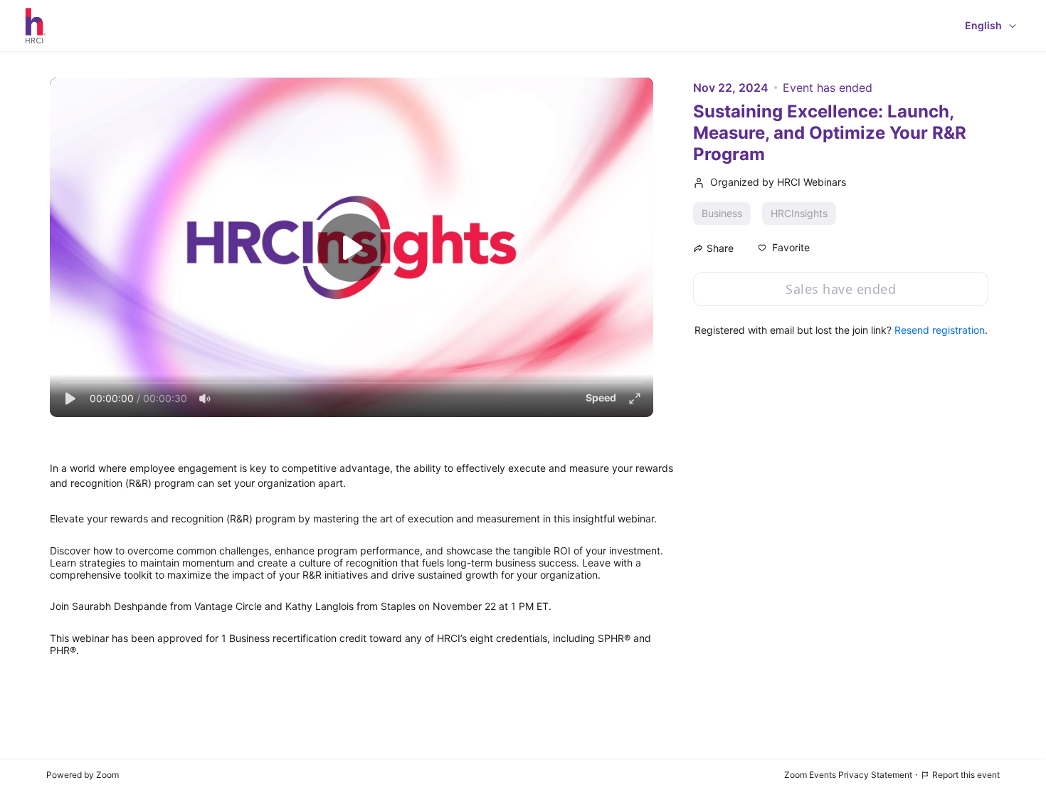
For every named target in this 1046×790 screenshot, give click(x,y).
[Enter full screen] (635, 398)
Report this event (966, 774)
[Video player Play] (351, 248)
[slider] (351, 383)
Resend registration (939, 330)
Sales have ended (841, 288)
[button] (784, 248)
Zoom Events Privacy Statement (848, 774)
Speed (601, 397)
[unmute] (205, 398)
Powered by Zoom (82, 774)
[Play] (69, 398)
